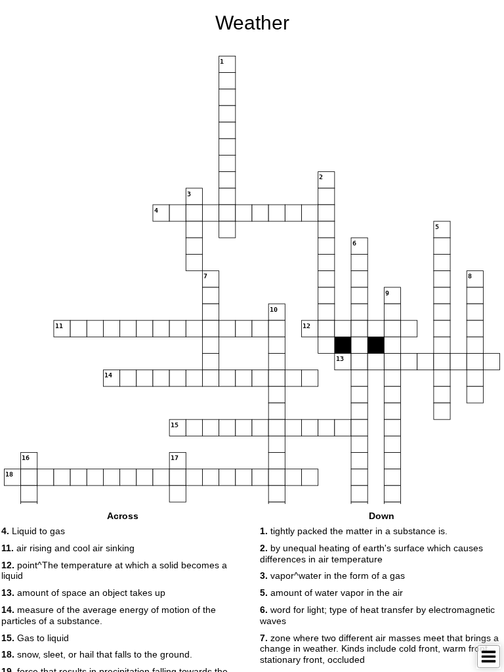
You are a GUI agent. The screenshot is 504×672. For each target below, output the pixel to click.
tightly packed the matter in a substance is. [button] (354, 531)
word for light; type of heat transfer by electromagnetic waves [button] (377, 615)
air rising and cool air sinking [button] (68, 548)
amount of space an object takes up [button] (83, 592)
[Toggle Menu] (488, 656)
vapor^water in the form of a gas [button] (332, 575)
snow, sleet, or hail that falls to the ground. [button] (96, 654)
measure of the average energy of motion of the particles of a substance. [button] (108, 615)
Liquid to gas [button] (33, 531)
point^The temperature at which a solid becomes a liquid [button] (114, 570)
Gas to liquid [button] (35, 638)
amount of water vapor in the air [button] (331, 592)
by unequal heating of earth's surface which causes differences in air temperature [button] (371, 553)
